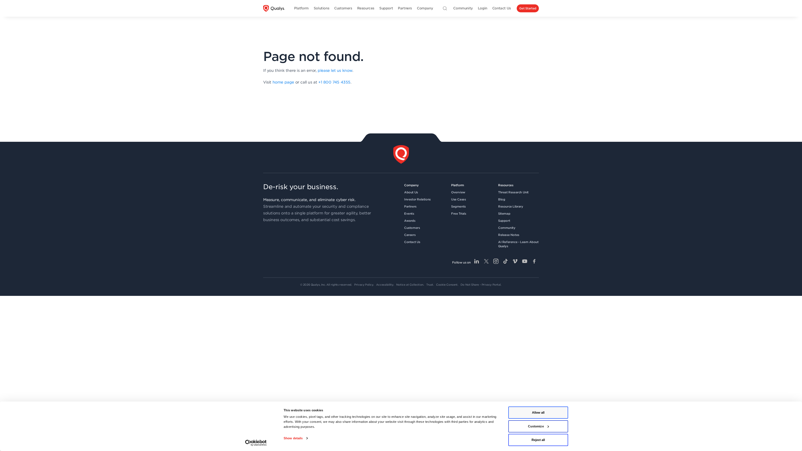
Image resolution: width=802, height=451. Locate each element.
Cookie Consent (446, 284)
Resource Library (510, 206)
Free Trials (458, 213)
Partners (410, 206)
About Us (411, 192)
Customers (412, 227)
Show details (293, 438)
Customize (536, 426)
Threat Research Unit (513, 192)
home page (283, 82)
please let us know (335, 70)
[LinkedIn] (476, 261)
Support (504, 220)
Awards (409, 220)
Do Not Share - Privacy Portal (481, 284)
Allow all (538, 412)
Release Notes (508, 235)
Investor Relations (417, 199)
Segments (458, 206)
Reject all (538, 440)
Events (409, 213)
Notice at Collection (409, 284)
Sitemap (504, 213)
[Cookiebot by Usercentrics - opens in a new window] (256, 443)
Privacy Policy (363, 284)
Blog (501, 199)
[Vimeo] (515, 261)
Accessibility (384, 284)
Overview (458, 192)
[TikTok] (505, 261)
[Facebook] (534, 261)
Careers (409, 235)
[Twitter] (486, 261)
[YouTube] (524, 261)
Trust (429, 284)
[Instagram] (495, 261)
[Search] (444, 8)
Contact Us (412, 242)
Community (506, 227)
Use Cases (458, 199)
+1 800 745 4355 (334, 82)
